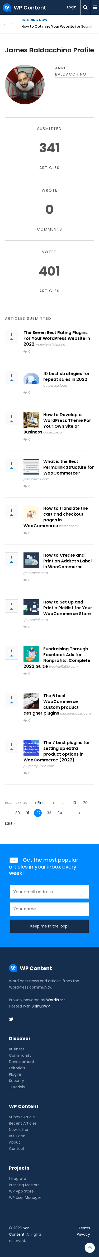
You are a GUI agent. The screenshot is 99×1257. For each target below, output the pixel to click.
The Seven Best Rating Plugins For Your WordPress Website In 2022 (56, 338)
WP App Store (21, 1191)
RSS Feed (17, 1136)
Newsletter (19, 1129)
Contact (17, 1148)
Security (16, 1080)
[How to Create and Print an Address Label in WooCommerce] (31, 560)
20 (85, 802)
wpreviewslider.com (50, 344)
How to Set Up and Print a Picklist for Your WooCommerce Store (67, 608)
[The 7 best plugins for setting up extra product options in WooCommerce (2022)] (31, 748)
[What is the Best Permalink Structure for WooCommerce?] (31, 467)
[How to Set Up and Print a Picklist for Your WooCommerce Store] (31, 607)
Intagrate (17, 1178)
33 (49, 813)
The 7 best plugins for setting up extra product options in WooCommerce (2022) (56, 751)
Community (20, 1055)
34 (60, 813)
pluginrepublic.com (75, 713)
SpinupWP (41, 1006)
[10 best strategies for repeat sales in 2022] (31, 379)
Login (72, 7)
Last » (10, 823)
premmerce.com (36, 479)
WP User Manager (25, 1197)
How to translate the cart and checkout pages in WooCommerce (55, 517)
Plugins (15, 1074)
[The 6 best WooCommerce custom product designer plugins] (31, 701)
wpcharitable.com (63, 666)
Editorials (17, 1068)
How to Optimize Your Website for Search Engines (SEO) (60, 26)
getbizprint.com (35, 573)
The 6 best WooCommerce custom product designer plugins (51, 704)
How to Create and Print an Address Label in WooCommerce (67, 561)
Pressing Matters (24, 1185)
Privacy (83, 1234)
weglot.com (68, 526)
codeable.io (52, 432)
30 (17, 813)
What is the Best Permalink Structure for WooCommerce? (68, 467)
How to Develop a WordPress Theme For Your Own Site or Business (57, 423)
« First (40, 802)
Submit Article (22, 1117)
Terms (84, 1228)
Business (17, 1049)
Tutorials (17, 1087)
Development (21, 1061)
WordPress (55, 999)
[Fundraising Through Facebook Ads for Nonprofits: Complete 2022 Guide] (31, 654)
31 (27, 813)
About (14, 1142)
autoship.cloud (55, 385)
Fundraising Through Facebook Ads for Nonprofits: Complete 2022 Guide (56, 657)
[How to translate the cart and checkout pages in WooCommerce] (31, 513)
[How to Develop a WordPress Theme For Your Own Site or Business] (31, 420)
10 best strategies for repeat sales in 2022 (66, 376)
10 (74, 802)
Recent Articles (23, 1123)
